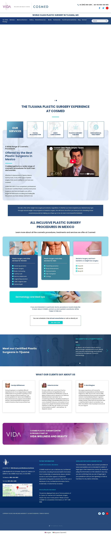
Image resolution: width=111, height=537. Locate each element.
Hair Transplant (51, 274)
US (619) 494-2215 (86, 5)
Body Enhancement (52, 268)
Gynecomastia (51, 271)
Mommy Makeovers (20, 276)
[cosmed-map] (17, 489)
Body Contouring (19, 271)
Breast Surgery (19, 268)
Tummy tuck (18, 274)
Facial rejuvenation (20, 266)
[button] (48, 352)
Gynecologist (18, 284)
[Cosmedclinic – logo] (26, 1)
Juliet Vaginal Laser (20, 281)
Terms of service (44, 518)
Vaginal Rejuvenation (21, 279)
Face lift (80, 266)
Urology (48, 276)
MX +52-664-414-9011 (101, 5)
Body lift (80, 271)
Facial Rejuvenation (52, 266)
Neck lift (80, 268)
